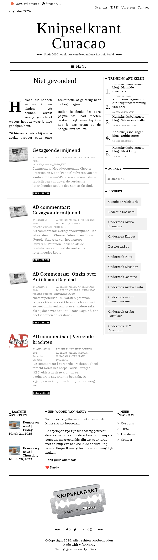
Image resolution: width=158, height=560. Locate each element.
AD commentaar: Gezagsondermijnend (56, 210)
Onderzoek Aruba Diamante (121, 224)
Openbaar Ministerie (123, 202)
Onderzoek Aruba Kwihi (125, 287)
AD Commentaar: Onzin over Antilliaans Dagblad (64, 277)
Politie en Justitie (68, 349)
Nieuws (83, 352)
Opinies (87, 349)
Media (60, 157)
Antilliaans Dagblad (80, 157)
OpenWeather (93, 549)
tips (98, 120)
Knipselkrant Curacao (79, 36)
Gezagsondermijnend (56, 150)
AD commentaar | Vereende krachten (63, 339)
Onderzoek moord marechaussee (121, 299)
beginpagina (71, 104)
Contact (143, 7)
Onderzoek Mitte (120, 257)
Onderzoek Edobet (121, 236)
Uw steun (128, 7)
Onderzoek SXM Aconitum (119, 328)
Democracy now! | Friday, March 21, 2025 (24, 427)
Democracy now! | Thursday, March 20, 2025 (24, 453)
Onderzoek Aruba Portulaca (121, 314)
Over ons (101, 7)
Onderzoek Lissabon (123, 267)
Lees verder (41, 193)
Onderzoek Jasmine (122, 277)
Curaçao (62, 356)
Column (74, 223)
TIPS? (114, 7)
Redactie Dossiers (121, 212)
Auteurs (62, 220)
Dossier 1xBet (118, 246)
